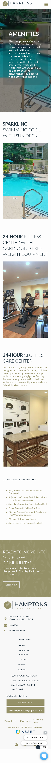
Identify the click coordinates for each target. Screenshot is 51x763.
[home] (17, 4)
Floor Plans (23, 650)
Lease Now (11, 584)
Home (21, 645)
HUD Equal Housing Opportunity (25, 710)
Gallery (22, 664)
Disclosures (25, 721)
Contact (22, 669)
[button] (45, 4)
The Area (22, 659)
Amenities (23, 654)
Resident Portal (25, 702)
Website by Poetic (38, 720)
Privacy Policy (10, 721)
